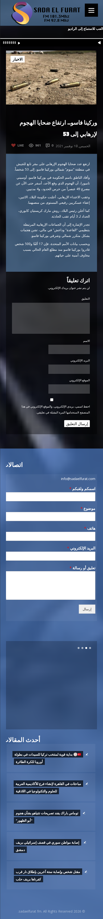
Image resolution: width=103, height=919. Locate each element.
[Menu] (91, 10)
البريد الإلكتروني (80, 360)
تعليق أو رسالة (82, 567)
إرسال (87, 609)
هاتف (89, 528)
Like (20, 145)
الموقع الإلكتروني (79, 380)
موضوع (87, 508)
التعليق (85, 299)
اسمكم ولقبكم (82, 488)
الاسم (86, 341)
